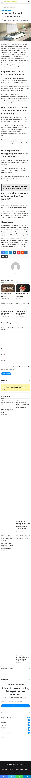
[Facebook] (3, 252)
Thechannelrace (11, 7)
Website (3, 360)
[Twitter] (6, 252)
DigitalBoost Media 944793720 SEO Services (7, 313)
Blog (3, 730)
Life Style (4, 725)
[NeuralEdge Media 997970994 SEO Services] (8, 288)
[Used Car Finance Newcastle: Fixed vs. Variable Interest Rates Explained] (8, 538)
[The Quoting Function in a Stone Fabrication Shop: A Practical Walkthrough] (23, 594)
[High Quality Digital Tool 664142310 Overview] (23, 306)
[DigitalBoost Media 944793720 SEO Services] (8, 306)
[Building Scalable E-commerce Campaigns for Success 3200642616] (23, 288)
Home (4, 7)
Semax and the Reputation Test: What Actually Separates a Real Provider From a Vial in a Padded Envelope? (23, 526)
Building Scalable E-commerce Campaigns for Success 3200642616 (23, 296)
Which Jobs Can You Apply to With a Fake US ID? (7, 410)
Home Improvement (7, 732)
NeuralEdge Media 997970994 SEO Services (6, 295)
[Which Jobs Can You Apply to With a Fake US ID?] (8, 404)
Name (3, 348)
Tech (3, 720)
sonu (5, 20)
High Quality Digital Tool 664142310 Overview (22, 313)
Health (4, 727)
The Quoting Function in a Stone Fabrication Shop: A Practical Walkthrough (22, 658)
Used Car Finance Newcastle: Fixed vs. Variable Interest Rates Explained (7, 546)
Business (4, 722)
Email (3, 354)
